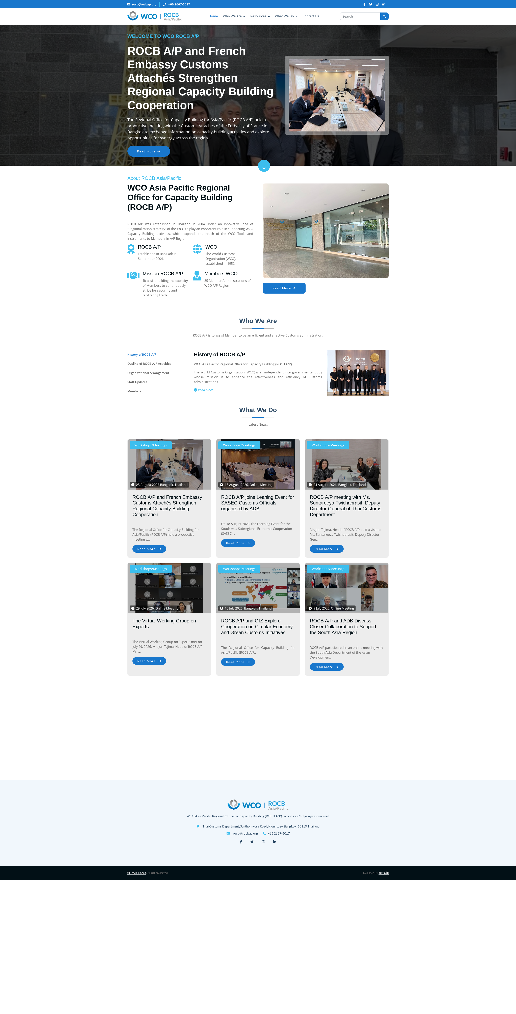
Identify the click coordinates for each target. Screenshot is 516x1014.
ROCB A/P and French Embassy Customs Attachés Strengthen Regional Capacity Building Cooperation (167, 505)
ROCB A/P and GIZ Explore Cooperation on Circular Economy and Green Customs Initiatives (257, 626)
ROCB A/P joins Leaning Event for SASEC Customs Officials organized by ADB (257, 503)
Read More (147, 148)
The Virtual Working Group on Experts (164, 623)
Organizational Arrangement (148, 373)
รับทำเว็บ (384, 872)
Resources (258, 16)
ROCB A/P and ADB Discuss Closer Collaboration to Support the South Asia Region (343, 626)
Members (134, 391)
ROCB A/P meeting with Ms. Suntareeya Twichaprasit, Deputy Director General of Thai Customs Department (345, 505)
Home (213, 16)
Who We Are (232, 16)
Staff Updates (137, 382)
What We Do (284, 16)
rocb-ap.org (139, 872)
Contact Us (311, 16)
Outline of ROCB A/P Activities (149, 364)
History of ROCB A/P (141, 354)
